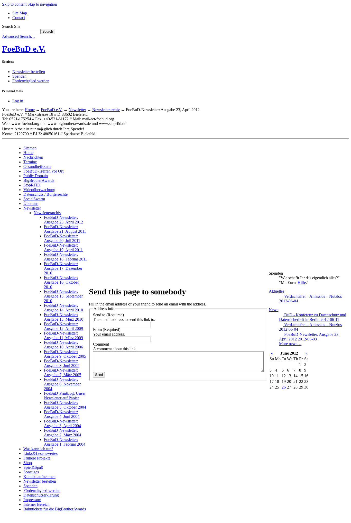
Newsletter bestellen (28, 71)
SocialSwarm (34, 199)
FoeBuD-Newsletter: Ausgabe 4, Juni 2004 (61, 414)
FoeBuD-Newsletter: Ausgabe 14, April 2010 (63, 307)
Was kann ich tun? (38, 449)
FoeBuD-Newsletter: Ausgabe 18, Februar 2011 (65, 256)
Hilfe (302, 282)
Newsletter (77, 109)
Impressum (32, 500)
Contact (18, 17)
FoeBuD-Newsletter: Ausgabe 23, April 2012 (63, 219)
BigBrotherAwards (38, 180)
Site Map (19, 13)
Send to (99, 315)
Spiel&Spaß (33, 467)
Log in (17, 101)
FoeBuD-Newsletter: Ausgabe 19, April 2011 (63, 247)
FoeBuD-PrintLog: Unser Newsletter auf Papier (65, 395)
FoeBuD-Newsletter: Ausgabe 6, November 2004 (62, 384)
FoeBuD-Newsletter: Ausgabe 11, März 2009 (63, 335)
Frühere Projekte (36, 458)
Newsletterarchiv (106, 109)
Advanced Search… (18, 36)
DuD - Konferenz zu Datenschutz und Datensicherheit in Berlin (312, 317)
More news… (290, 343)
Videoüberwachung (39, 189)
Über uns (30, 203)
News (273, 310)
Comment (101, 344)
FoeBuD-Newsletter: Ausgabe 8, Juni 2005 (61, 363)
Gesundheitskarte (37, 166)
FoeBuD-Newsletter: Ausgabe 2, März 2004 (62, 432)
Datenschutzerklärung (41, 495)
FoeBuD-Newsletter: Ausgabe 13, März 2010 (63, 316)
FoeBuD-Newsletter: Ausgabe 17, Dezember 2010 (63, 268)
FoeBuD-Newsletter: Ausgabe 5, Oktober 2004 (65, 404)
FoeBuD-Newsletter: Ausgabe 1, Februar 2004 (64, 441)
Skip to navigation (42, 4)
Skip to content (14, 4)
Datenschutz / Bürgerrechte (45, 194)
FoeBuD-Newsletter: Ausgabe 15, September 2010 (63, 296)
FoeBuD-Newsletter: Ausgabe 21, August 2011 (65, 228)
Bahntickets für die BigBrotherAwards (54, 509)
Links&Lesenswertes (40, 453)
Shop (27, 463)
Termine (30, 162)
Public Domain (35, 176)
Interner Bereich (36, 504)
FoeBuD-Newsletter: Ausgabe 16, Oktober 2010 (61, 282)
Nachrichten (33, 157)
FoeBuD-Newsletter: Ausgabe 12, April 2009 (63, 326)
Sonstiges (31, 472)
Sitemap (29, 148)
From (97, 329)
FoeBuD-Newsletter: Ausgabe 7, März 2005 (62, 372)
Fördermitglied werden (30, 81)
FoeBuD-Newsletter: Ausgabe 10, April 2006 (63, 344)
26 (284, 387)
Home (30, 109)
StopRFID (31, 185)
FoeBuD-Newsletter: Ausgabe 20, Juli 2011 (62, 238)
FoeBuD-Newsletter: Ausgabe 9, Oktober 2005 (65, 353)
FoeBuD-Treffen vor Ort (43, 171)
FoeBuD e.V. (23, 48)
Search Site (11, 26)
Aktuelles (276, 291)
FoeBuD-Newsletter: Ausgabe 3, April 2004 (62, 423)
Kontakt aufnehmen (39, 476)
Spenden (19, 76)
